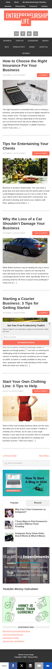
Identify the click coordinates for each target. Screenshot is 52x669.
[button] (26, 325)
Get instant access (26, 342)
